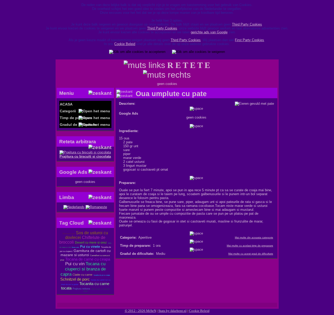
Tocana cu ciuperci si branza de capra (83, 269)
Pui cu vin (75, 263)
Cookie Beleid (124, 44)
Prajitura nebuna (81, 288)
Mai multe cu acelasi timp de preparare (250, 245)
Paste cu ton (75, 247)
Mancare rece (69, 233)
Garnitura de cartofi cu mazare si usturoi (86, 253)
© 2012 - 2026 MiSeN (140, 311)
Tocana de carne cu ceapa (87, 259)
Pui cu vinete (90, 247)
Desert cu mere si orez (91, 242)
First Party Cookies (249, 40)
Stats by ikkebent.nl (172, 311)
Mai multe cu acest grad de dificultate (250, 253)
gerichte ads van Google (209, 32)
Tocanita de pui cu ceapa (101, 275)
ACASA (66, 104)
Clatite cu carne (82, 274)
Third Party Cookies (247, 24)
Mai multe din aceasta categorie (254, 237)
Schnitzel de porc (75, 279)
